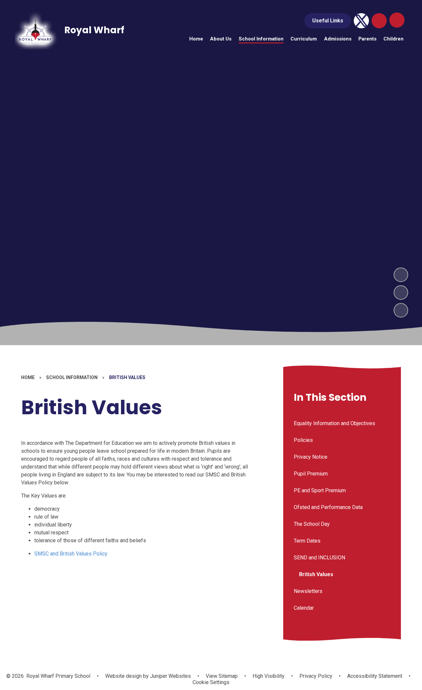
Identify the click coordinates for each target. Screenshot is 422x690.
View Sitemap (222, 676)
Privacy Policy (315, 676)
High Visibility (269, 676)
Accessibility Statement (374, 676)
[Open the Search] (379, 20)
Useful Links (327, 20)
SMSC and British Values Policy (70, 553)
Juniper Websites (170, 676)
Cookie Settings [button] (211, 682)
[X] (361, 20)
